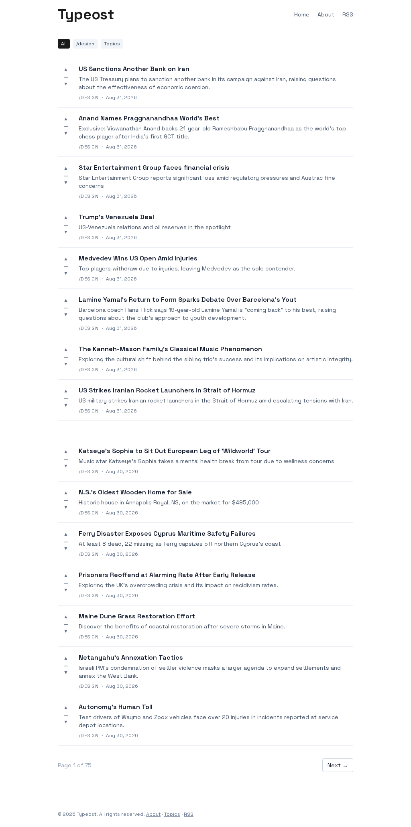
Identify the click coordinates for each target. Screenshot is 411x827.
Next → (338, 765)
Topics (112, 44)
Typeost (86, 14)
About (325, 14)
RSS (347, 14)
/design (85, 44)
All (64, 44)
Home (301, 14)
